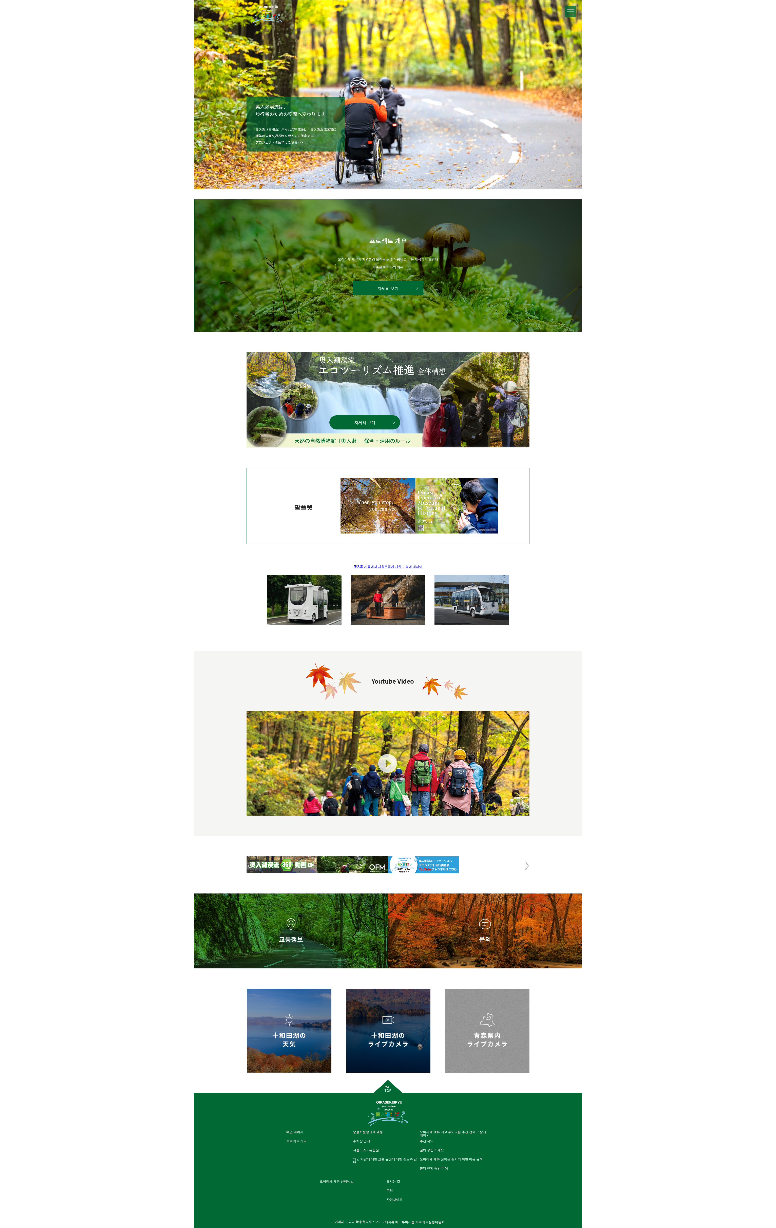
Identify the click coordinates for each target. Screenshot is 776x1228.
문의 (389, 1190)
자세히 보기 (388, 288)
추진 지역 (426, 1140)
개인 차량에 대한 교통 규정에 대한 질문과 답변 (385, 1160)
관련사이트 (394, 1199)
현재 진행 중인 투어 (434, 1168)
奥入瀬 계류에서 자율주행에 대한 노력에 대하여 (388, 566)
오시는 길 (393, 1181)
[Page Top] (388, 1086)
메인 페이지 (294, 1131)
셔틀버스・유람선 (366, 1149)
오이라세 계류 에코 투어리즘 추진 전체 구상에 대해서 (453, 1133)
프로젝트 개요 (296, 1140)
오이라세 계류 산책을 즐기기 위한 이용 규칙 (451, 1158)
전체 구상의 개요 (432, 1149)
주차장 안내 (361, 1140)
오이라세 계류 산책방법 (337, 1181)
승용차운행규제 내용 (368, 1131)
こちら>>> (295, 142)
